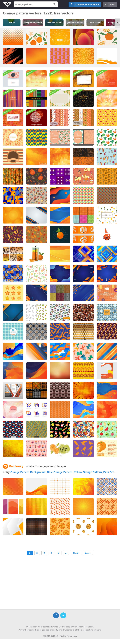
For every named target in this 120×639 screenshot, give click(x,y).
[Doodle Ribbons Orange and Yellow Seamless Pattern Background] (83, 351)
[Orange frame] (83, 78)
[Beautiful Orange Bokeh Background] (36, 78)
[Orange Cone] (107, 234)
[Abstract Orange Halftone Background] (13, 215)
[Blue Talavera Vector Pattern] (13, 273)
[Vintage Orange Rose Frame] (60, 98)
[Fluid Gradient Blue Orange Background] (107, 273)
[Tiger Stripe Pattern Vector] (13, 254)
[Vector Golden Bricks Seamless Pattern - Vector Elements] (83, 331)
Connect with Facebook (87, 4)
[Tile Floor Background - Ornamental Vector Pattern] (60, 390)
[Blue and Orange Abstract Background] (36, 293)
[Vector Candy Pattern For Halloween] (107, 331)
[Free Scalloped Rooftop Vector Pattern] (60, 409)
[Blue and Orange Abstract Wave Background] (36, 370)
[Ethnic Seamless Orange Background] (83, 370)
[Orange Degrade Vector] (60, 370)
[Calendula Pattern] (107, 215)
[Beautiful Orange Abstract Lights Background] (107, 98)
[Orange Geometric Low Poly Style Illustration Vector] (36, 156)
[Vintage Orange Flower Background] (13, 137)
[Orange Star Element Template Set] (13, 293)
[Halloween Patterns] (83, 156)
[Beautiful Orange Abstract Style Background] (60, 78)
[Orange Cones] (83, 234)
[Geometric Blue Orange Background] (13, 195)
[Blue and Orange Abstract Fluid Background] (13, 370)
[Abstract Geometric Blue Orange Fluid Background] (13, 351)
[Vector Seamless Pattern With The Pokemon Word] (36, 429)
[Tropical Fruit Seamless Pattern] (107, 429)
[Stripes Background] (13, 98)
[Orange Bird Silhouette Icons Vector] (83, 448)
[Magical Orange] (107, 78)
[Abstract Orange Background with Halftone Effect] (83, 390)
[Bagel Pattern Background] (107, 176)
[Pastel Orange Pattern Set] (60, 117)
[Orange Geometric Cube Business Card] (13, 78)
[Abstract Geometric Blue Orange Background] (83, 254)
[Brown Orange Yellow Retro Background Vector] (13, 156)
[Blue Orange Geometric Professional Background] (13, 312)
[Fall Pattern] (36, 176)
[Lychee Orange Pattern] (107, 117)
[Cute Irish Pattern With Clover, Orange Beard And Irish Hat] (107, 137)
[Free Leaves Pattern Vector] (36, 312)
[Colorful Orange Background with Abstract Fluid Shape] (107, 409)
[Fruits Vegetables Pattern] (36, 195)
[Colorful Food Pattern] (36, 273)
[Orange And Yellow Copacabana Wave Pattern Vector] (36, 137)
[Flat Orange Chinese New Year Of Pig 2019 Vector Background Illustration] (107, 293)
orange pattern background (28, 472)
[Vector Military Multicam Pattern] (83, 312)
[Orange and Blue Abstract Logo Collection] (36, 409)
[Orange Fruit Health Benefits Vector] (107, 448)
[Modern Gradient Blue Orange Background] (83, 273)
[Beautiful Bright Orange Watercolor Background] (13, 117)
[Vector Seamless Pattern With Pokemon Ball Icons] (13, 429)
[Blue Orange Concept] (60, 195)
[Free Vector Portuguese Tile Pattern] (13, 331)
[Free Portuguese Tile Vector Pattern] (107, 312)
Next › (76, 553)
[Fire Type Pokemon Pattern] (83, 176)
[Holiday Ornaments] (36, 117)
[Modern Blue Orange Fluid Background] (60, 273)
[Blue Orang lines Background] (36, 215)
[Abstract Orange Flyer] (107, 370)
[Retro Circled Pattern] (83, 195)
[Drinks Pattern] (107, 156)
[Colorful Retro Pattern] (107, 195)
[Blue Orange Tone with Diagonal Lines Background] (36, 351)
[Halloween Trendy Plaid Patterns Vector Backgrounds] (36, 390)
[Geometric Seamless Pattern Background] (83, 429)
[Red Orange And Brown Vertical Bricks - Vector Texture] (13, 176)
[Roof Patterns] (83, 215)
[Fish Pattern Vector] (60, 312)
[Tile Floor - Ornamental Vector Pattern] (36, 331)
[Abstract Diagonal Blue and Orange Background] (107, 351)
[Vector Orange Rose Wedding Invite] (60, 137)
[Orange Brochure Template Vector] (13, 390)
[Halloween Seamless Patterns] (36, 98)
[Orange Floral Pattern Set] (83, 117)
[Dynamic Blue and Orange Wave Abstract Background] (83, 409)
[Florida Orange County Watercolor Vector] (60, 448)
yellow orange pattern (88, 472)
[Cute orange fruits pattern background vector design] (107, 41)
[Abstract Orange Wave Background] (60, 254)
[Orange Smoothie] (36, 254)
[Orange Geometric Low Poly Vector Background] (60, 156)
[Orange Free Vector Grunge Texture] (13, 448)
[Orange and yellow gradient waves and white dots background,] (107, 526)
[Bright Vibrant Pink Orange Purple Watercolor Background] (13, 409)
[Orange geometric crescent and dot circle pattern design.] (107, 506)
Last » (88, 553)
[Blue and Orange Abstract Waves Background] (60, 351)
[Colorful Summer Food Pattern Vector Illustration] (60, 429)
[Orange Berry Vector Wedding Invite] (83, 137)
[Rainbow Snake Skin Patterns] (60, 293)
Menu (112, 4)
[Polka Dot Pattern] (60, 176)
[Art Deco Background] (83, 98)
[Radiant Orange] (60, 234)
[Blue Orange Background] (60, 215)
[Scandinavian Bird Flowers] (36, 448)
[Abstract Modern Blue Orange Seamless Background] (60, 331)
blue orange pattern (59, 472)
